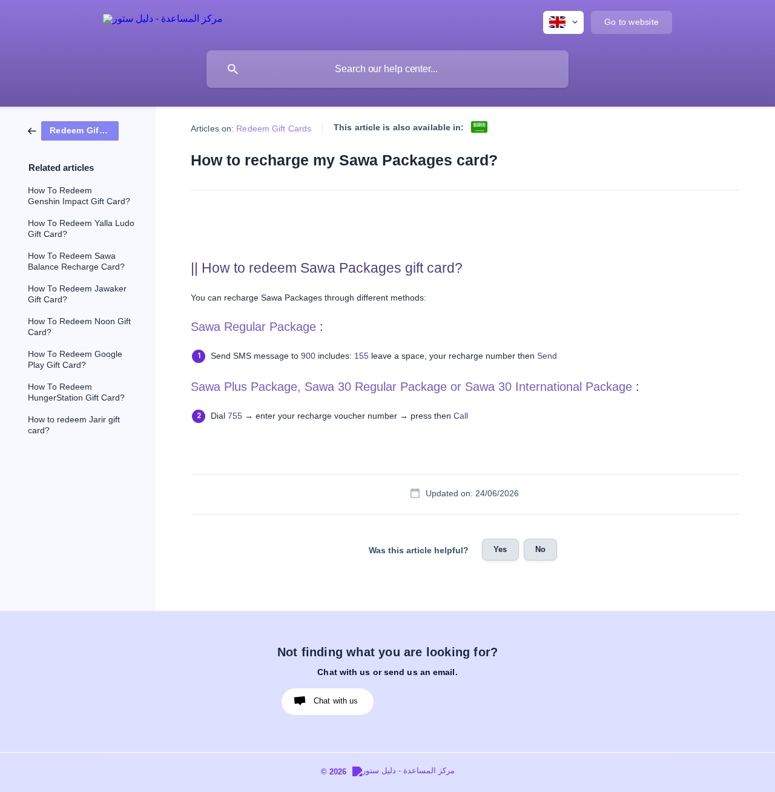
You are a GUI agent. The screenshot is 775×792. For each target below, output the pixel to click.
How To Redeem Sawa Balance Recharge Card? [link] (76, 261)
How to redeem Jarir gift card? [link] (74, 425)
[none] (163, 21)
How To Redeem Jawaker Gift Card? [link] (77, 294)
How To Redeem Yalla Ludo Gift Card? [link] (81, 229)
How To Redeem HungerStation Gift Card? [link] (76, 392)
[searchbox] (387, 69)
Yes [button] (500, 549)
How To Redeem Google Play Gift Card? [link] (75, 360)
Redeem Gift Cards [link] (273, 128)
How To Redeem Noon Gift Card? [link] (79, 327)
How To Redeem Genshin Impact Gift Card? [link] (79, 196)
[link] (73, 130)
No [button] (540, 549)
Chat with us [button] (336, 700)
